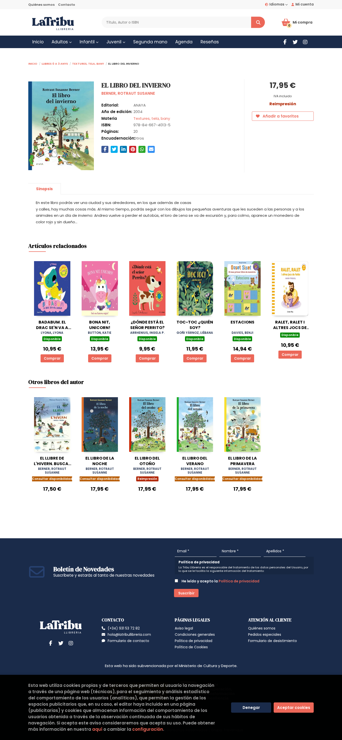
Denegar (251, 707)
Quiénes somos (41, 4)
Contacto (66, 4)
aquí (97, 729)
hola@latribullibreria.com (129, 634)
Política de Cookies (191, 647)
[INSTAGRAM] (305, 42)
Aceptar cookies (293, 707)
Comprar (52, 358)
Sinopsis (44, 188)
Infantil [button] (88, 42)
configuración (147, 729)
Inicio (32, 63)
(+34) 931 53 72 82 (124, 628)
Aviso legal (184, 628)
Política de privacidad (239, 581)
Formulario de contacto (128, 640)
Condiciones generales (195, 634)
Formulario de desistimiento (272, 640)
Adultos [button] (60, 42)
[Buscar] (258, 22)
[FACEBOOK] (285, 42)
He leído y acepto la (220, 581)
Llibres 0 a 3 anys (55, 63)
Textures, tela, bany (88, 63)
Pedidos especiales (264, 634)
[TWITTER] (295, 42)
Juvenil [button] (114, 42)
